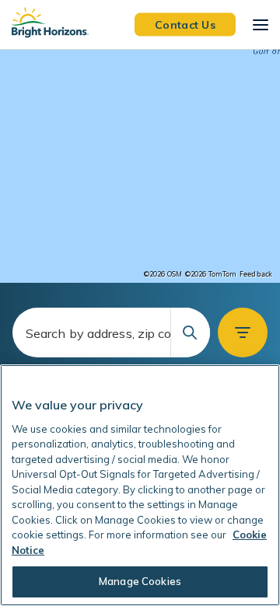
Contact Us (185, 24)
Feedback (256, 274)
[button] (243, 332)
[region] (140, 166)
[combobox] (111, 332)
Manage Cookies (140, 581)
